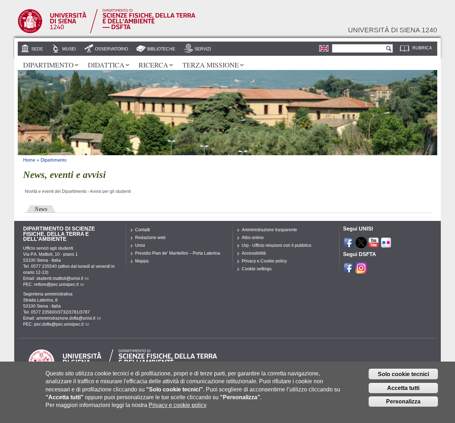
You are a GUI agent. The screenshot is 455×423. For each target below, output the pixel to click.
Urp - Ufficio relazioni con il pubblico (276, 245)
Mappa (142, 261)
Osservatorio (111, 49)
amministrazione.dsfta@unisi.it (65, 318)
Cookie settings (257, 268)
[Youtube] (373, 245)
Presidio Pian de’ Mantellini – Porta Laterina (177, 253)
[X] (361, 245)
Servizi (202, 49)
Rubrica (422, 47)
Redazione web (150, 237)
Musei (69, 49)
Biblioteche (161, 49)
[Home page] (107, 31)
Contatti (142, 229)
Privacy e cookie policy (178, 405)
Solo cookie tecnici (403, 374)
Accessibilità (254, 253)
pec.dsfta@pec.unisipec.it (59, 324)
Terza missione (210, 64)
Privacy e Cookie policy (264, 261)
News (40, 209)
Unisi (140, 245)
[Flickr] (386, 245)
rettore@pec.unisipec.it (56, 284)
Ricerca (153, 64)
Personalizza (403, 401)
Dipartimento (48, 64)
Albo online (253, 237)
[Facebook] (348, 245)
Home (29, 160)
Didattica (106, 64)
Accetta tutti (403, 388)
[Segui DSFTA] (361, 270)
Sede (37, 49)
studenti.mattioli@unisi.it (59, 278)
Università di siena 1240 (392, 30)
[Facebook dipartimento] (348, 270)
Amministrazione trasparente (269, 229)
